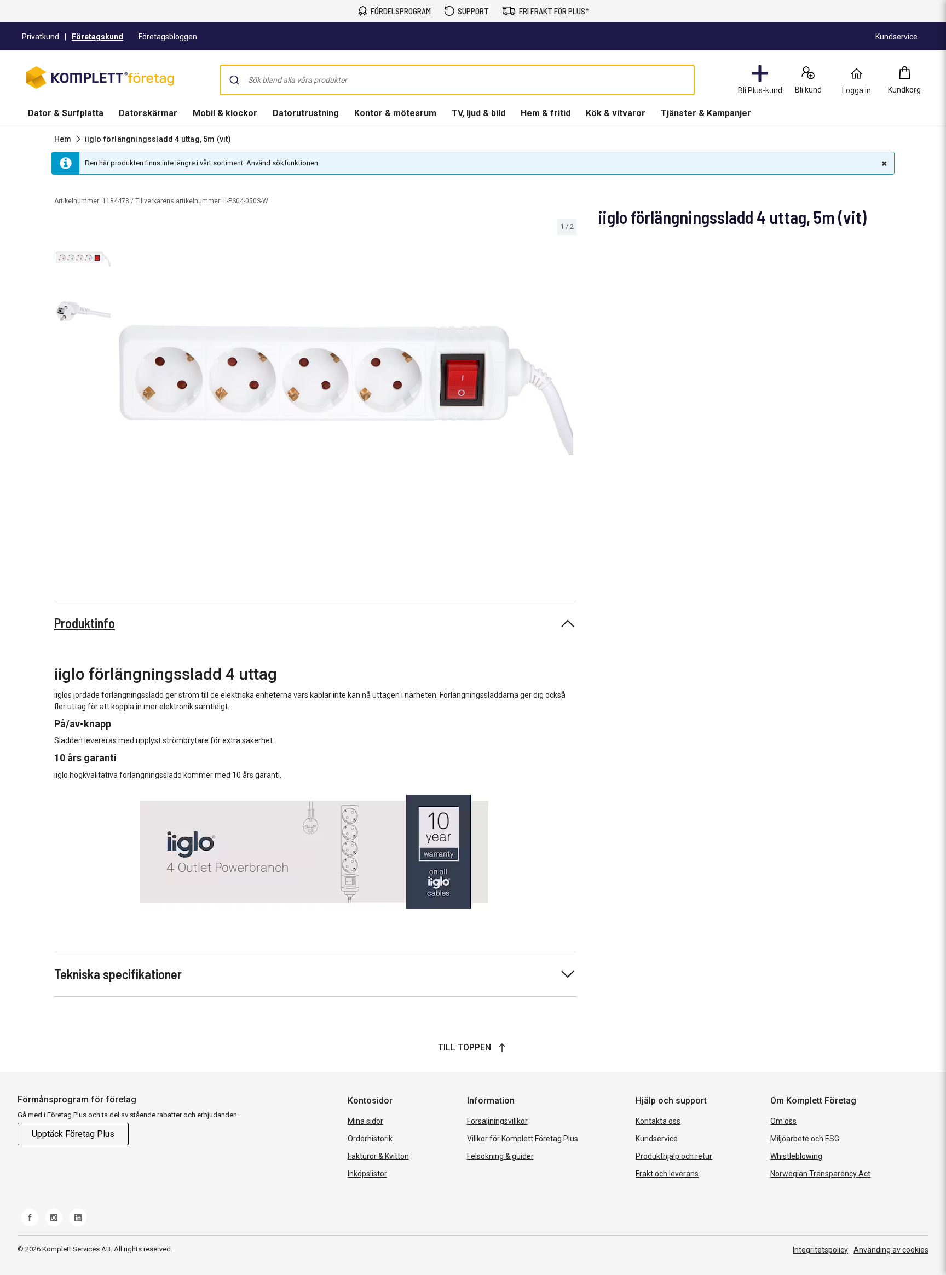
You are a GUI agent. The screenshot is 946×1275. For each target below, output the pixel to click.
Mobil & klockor (225, 113)
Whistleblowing (796, 1156)
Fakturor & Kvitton (378, 1156)
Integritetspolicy (820, 1249)
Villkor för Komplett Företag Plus (522, 1138)
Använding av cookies (890, 1249)
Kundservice (657, 1138)
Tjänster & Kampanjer (706, 113)
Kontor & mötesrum (395, 113)
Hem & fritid (545, 113)
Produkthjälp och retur (674, 1156)
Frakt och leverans (667, 1173)
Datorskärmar (148, 113)
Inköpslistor (367, 1173)
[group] (346, 390)
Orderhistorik (370, 1138)
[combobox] (457, 80)
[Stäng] (883, 163)
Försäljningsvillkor (497, 1121)
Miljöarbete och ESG (804, 1138)
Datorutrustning (306, 113)
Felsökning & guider (500, 1156)
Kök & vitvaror (615, 113)
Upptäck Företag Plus (73, 1134)
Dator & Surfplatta (65, 113)
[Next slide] (566, 392)
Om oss (783, 1121)
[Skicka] (234, 80)
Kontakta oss (658, 1121)
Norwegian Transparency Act (820, 1173)
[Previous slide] (125, 392)
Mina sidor (365, 1121)
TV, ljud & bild (478, 113)
